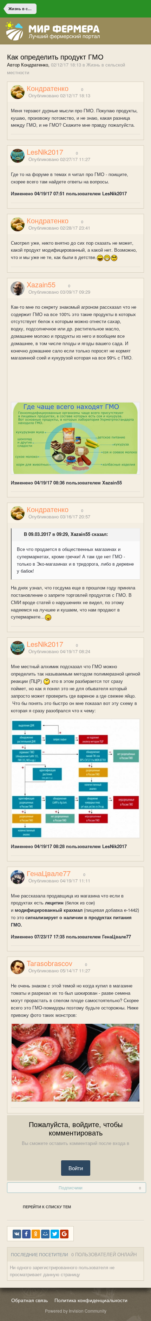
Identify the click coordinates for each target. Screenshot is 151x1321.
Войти (75, 1168)
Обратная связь (29, 1299)
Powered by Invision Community (75, 1311)
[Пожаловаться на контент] (132, 95)
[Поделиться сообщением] (141, 95)
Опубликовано (59, 95)
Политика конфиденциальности (90, 1299)
